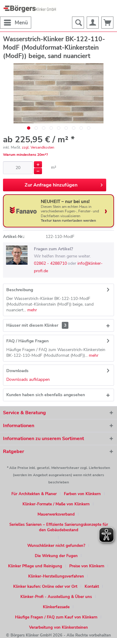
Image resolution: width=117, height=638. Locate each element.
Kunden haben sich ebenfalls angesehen (45, 395)
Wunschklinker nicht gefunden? (56, 545)
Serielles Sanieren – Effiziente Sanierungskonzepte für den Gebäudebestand (58, 527)
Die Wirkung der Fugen (56, 556)
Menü (21, 22)
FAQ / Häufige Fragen (27, 341)
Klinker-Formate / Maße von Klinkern (56, 504)
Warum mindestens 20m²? (25, 154)
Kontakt (92, 586)
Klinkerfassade (56, 607)
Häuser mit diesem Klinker (36, 325)
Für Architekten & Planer (34, 494)
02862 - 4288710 (50, 263)
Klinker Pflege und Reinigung (35, 566)
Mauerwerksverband (56, 514)
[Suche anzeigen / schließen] (78, 23)
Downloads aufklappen (28, 379)
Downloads (17, 371)
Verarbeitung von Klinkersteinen (58, 627)
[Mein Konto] (93, 23)
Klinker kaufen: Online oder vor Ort (45, 586)
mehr (31, 310)
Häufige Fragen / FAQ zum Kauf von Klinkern (56, 617)
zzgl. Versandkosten (38, 147)
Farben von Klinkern (82, 494)
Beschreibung (19, 290)
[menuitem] (15, 23)
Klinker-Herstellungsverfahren (56, 576)
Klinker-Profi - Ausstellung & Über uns (56, 596)
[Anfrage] (107, 23)
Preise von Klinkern (86, 566)
